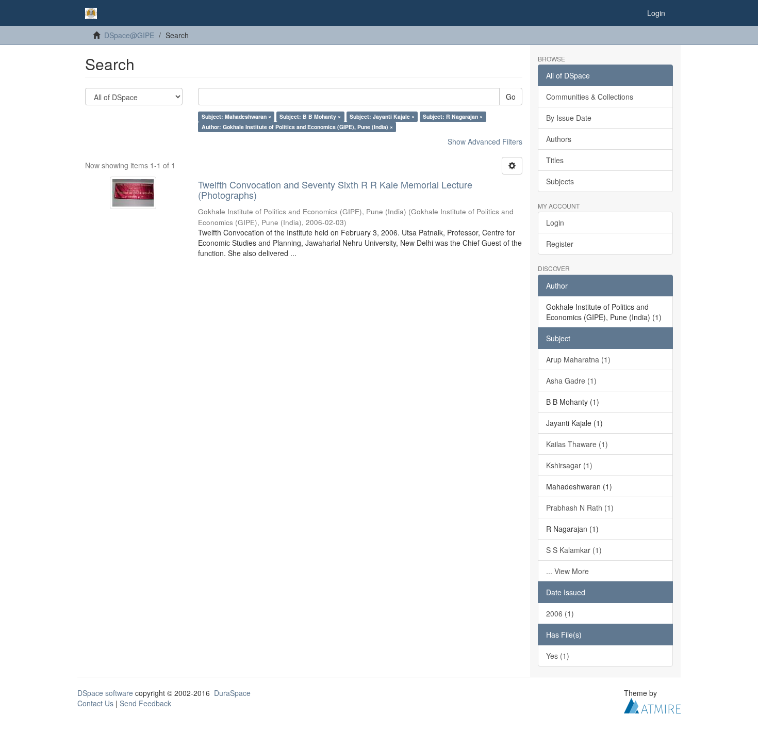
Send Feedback (145, 703)
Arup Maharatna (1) (578, 359)
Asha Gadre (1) (571, 380)
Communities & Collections (589, 96)
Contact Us (95, 703)
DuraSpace (232, 693)
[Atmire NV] (652, 704)
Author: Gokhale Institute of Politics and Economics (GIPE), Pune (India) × (297, 127)
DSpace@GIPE (129, 35)
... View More (567, 571)
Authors (558, 139)
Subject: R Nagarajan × (453, 116)
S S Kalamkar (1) (574, 550)
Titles (555, 160)
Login (555, 222)
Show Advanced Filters (485, 141)
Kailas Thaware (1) (577, 444)
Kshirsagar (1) (569, 465)
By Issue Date (568, 118)
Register (559, 244)
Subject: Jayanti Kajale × (382, 116)
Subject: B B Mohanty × (310, 116)
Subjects (560, 181)
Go (511, 96)
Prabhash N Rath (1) (580, 507)
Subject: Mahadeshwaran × (236, 116)
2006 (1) (560, 613)
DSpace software (105, 693)
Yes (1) (557, 656)
